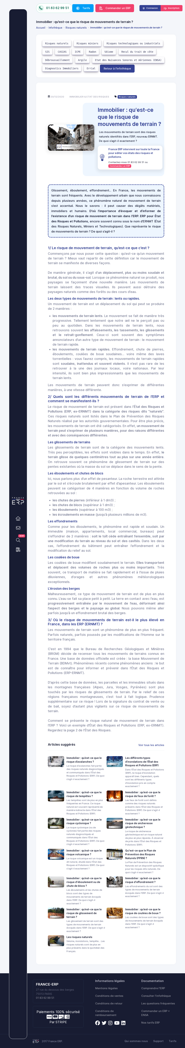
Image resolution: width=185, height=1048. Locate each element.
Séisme (108, 51)
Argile (82, 60)
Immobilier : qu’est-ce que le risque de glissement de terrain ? (84, 913)
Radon (92, 51)
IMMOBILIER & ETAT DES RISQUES (89, 96)
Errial (91, 68)
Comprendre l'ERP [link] (153, 988)
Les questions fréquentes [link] (158, 1003)
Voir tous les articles (151, 745)
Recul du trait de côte (137, 51)
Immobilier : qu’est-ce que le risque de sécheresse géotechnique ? (142, 823)
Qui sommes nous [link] (136, 1041)
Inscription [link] (173, 8)
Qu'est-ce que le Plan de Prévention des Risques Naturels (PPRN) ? (140, 854)
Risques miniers (87, 43)
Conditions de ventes (109, 996)
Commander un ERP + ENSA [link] (155, 1013)
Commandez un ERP (120, 166)
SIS (47, 51)
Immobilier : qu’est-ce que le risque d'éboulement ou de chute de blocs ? (84, 882)
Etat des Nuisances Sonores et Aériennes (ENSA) (128, 60)
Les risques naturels (79, 937)
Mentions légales (106, 988)
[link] (18, 518)
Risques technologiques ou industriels (133, 43)
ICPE (78, 51)
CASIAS (62, 51)
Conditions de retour (108, 1003)
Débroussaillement (57, 60)
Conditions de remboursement (105, 1013)
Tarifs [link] (86, 8)
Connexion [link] (152, 8)
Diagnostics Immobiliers (61, 68)
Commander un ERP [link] (117, 8)
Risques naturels (56, 43)
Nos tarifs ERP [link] (150, 1022)
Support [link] (158, 1041)
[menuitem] (41, 27)
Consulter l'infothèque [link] (156, 996)
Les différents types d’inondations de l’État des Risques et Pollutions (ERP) (142, 761)
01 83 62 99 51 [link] (45, 998)
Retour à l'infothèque (117, 68)
